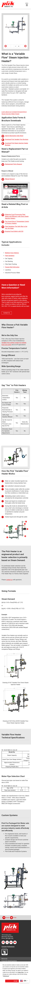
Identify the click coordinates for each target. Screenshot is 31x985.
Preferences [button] (6, 976)
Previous (5, 46)
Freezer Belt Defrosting (12, 267)
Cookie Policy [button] (20, 972)
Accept (15, 981)
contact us (9, 580)
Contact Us (6, 313)
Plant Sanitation (9, 255)
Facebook (3, 942)
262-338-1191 (9, 938)
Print (14, 917)
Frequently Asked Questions (9, 961)
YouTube (15, 942)
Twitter (7, 942)
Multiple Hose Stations (12, 253)
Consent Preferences (8, 946)
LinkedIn (11, 942)
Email (7, 917)
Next (25, 46)
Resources (4, 958)
